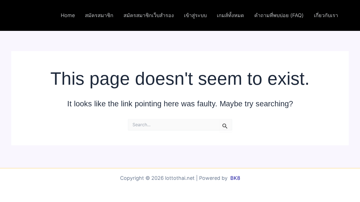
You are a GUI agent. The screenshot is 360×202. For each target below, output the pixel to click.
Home (68, 15)
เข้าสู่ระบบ (195, 15)
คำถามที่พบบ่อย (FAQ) (279, 15)
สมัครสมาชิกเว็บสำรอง (148, 15)
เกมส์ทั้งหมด (230, 15)
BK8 (235, 178)
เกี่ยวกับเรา (326, 15)
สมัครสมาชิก (99, 15)
